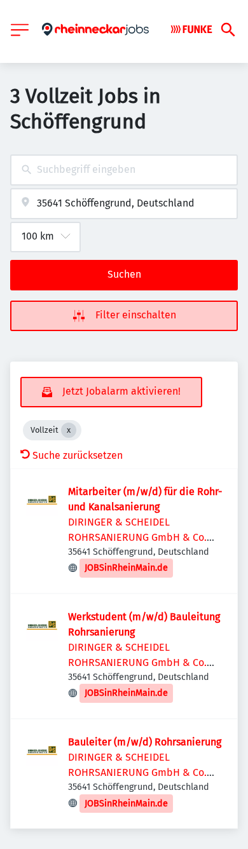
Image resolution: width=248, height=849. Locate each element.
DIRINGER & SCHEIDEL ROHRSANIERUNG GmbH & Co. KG (137, 537)
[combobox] (124, 170)
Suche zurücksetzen (77, 455)
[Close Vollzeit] (68, 430)
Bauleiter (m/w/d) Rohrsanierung (144, 742)
